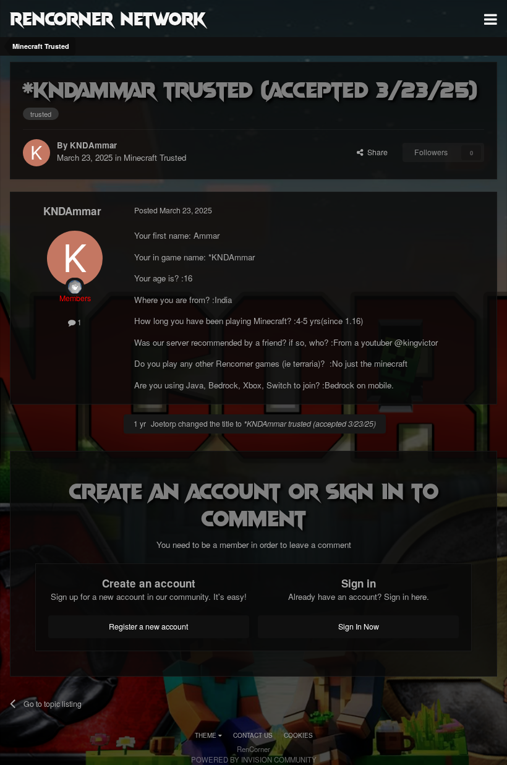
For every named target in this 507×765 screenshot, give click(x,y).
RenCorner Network (108, 18)
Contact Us (253, 735)
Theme (206, 735)
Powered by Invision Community (254, 759)
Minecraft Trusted (155, 157)
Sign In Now (358, 626)
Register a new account (148, 626)
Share (376, 152)
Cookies (298, 735)
